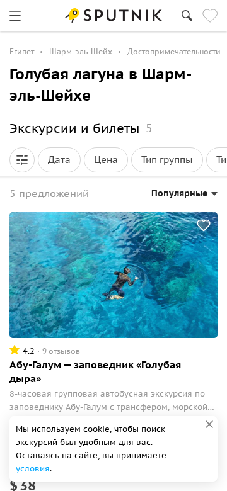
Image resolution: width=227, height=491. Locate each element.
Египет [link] (21, 51)
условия (33, 468)
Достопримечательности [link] (174, 51)
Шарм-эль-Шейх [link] (80, 51)
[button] (22, 159)
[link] (15, 15)
